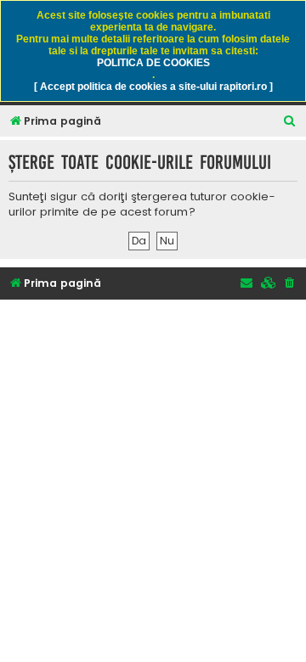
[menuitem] (290, 121)
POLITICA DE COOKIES (153, 63)
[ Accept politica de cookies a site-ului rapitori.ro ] (153, 87)
